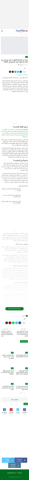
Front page (19, 472)
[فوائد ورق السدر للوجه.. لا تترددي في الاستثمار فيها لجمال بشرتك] (21, 380)
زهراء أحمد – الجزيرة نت (22, 74)
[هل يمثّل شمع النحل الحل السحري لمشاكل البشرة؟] (24, 190)
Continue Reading (14, 308)
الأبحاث (23, 246)
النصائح (23, 315)
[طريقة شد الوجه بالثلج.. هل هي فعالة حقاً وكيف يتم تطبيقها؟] (7, 364)
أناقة (26, 56)
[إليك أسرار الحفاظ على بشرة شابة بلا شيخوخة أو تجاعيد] (7, 380)
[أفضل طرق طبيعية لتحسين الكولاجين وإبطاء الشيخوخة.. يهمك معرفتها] (24, 203)
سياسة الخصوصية (10, 472)
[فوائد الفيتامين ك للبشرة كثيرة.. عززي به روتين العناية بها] (24, 197)
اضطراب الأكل (22, 277)
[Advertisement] (14, 14)
